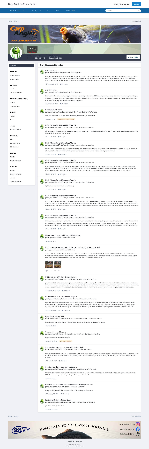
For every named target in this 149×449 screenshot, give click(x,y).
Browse (26, 11)
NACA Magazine (76, 72)
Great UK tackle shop (53, 110)
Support (49, 11)
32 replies (64, 84)
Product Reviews (15, 129)
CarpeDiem (61, 402)
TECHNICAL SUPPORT (77, 387)
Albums (12, 178)
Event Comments (15, 160)
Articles (12, 89)
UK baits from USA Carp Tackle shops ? (61, 277)
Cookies (79, 441)
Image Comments (15, 174)
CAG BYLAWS (70, 11)
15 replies (66, 290)
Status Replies (14, 79)
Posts (12, 120)
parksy (47, 72)
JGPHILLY (60, 127)
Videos (12, 102)
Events (12, 156)
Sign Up (136, 4)
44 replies (62, 137)
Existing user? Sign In (121, 4)
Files (11, 139)
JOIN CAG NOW (15, 11)
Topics (12, 116)
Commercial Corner (68, 237)
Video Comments (15, 106)
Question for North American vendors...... (61, 367)
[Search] (138, 10)
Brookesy (60, 72)
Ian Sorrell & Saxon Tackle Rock (58, 400)
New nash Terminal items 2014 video (62, 235)
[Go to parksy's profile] (42, 72)
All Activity (13, 65)
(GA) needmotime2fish (64, 318)
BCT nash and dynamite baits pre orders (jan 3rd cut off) (72, 247)
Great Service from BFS (54, 316)
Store (41, 11)
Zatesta (59, 349)
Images (12, 170)
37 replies (65, 394)
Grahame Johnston (63, 334)
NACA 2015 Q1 (51, 70)
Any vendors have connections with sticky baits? (64, 347)
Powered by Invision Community (74, 446)
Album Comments (15, 181)
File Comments (15, 143)
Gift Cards (59, 11)
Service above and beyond (55, 332)
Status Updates (129, 10)
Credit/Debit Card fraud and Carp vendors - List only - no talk (69, 385)
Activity (34, 11)
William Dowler (62, 112)
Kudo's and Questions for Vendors (85, 112)
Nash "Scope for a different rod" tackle (60, 125)
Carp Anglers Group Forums (22, 4)
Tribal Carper (61, 279)
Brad (58, 387)
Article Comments (16, 92)
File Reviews (14, 147)
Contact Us (70, 441)
